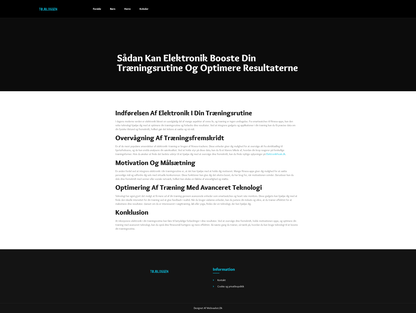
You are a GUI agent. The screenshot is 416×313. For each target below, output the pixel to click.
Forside (97, 8)
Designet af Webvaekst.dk (208, 308)
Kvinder (144, 8)
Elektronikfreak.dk (275, 154)
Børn (112, 8)
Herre (127, 8)
